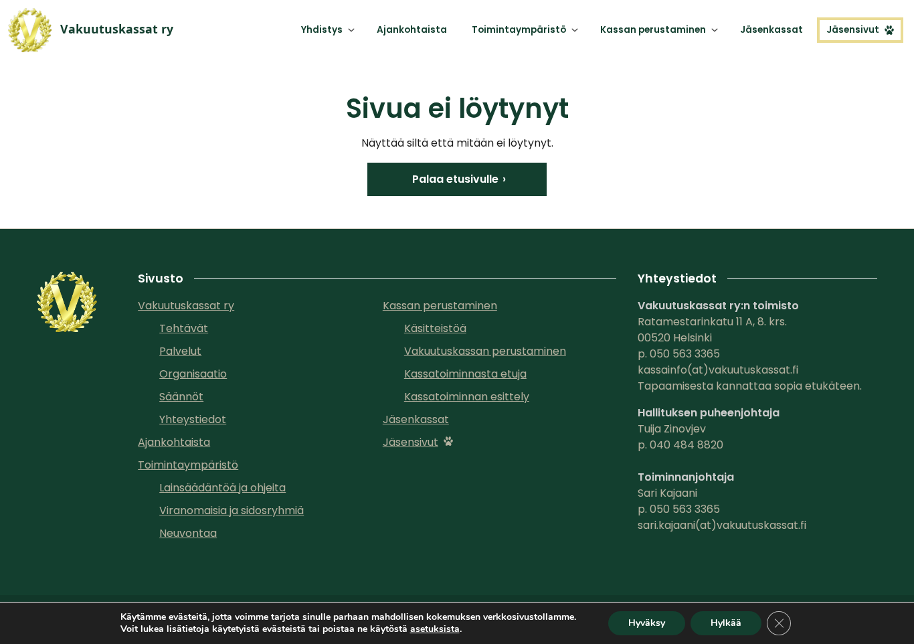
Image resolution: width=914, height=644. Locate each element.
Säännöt (181, 396)
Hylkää (726, 623)
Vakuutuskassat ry (186, 305)
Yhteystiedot (192, 419)
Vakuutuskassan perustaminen (485, 351)
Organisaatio (193, 374)
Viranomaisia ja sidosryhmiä (231, 510)
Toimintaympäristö (519, 29)
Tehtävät (183, 328)
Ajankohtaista (412, 29)
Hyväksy (646, 623)
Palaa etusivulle (455, 179)
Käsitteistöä (435, 328)
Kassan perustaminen (653, 29)
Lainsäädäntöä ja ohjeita (222, 487)
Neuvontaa (188, 533)
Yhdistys (322, 29)
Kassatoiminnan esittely (466, 396)
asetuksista (435, 629)
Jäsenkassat (771, 29)
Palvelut (180, 351)
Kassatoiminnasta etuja (465, 374)
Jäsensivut (852, 29)
